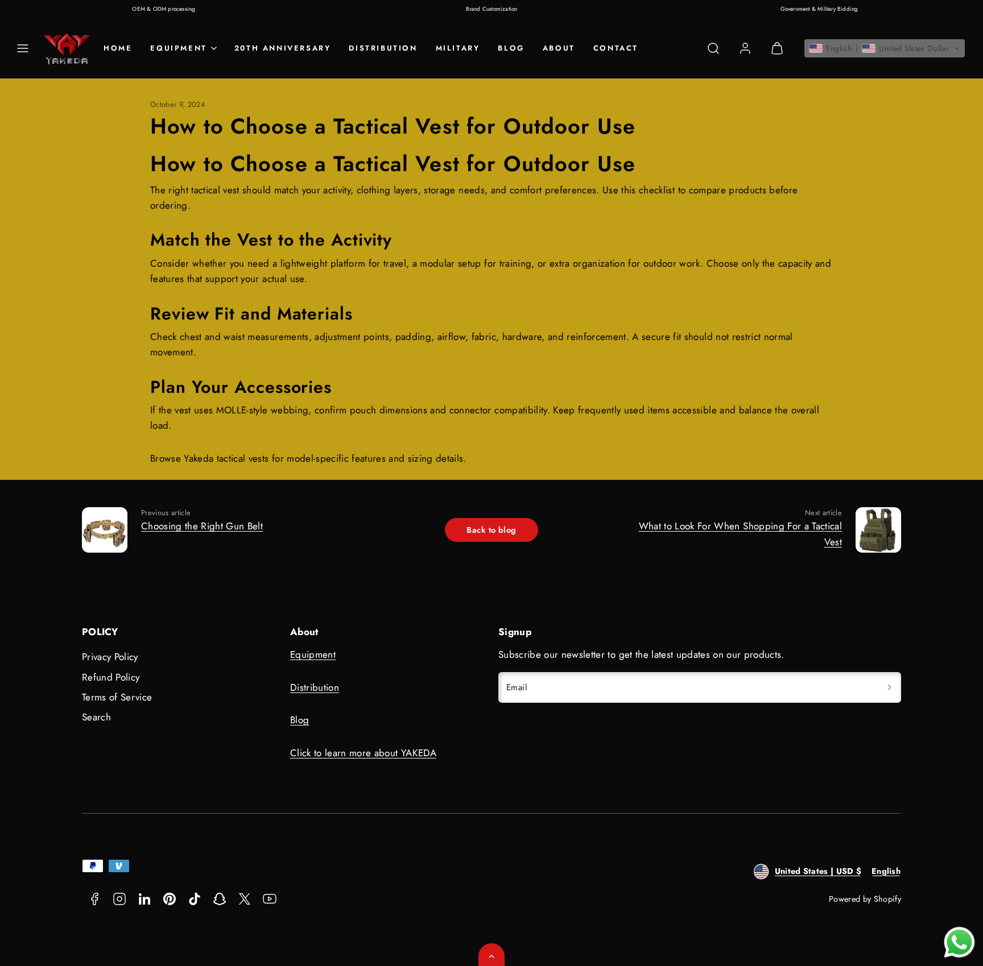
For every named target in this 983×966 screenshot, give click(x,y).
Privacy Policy (110, 657)
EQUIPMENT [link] (178, 48)
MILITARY (458, 48)
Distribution (383, 48)
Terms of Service (117, 697)
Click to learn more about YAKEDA (363, 753)
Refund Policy (110, 677)
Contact (615, 48)
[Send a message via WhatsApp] (959, 942)
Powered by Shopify (865, 899)
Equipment (313, 654)
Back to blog (491, 530)
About (559, 48)
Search (96, 717)
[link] (745, 48)
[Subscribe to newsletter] (889, 687)
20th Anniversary (282, 48)
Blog (511, 48)
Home (118, 48)
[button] (22, 48)
